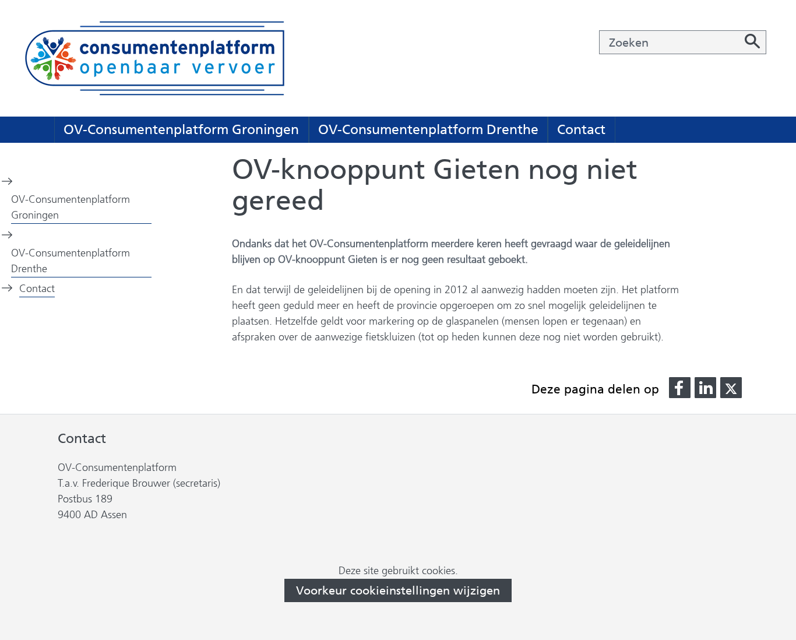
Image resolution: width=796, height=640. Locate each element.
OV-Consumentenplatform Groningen (181, 129)
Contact (581, 129)
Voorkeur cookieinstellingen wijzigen (398, 590)
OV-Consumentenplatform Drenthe (428, 129)
